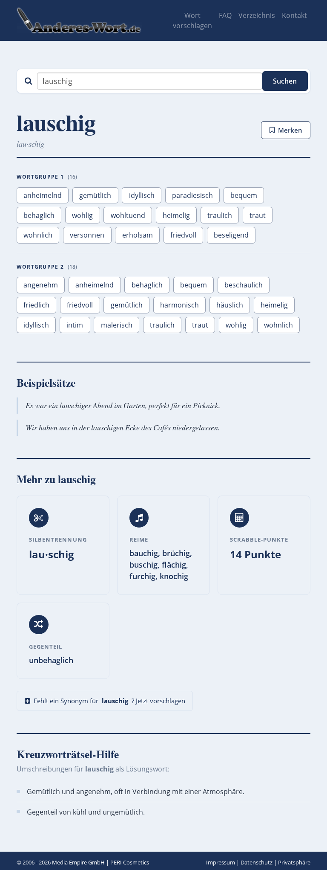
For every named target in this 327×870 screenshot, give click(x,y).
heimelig (176, 215)
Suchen (285, 81)
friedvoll (183, 235)
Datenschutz (256, 862)
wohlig (82, 215)
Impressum (220, 862)
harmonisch (179, 305)
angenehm (40, 285)
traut (258, 215)
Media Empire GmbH (78, 862)
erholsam (137, 235)
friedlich (36, 305)
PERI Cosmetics (129, 862)
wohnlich (37, 235)
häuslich (229, 305)
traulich (219, 215)
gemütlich (95, 195)
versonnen (87, 235)
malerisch (116, 325)
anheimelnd (42, 195)
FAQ (225, 15)
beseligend (231, 235)
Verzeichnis (256, 15)
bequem (243, 195)
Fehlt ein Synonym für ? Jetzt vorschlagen (109, 700)
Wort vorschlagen (192, 20)
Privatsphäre (294, 862)
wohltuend (128, 215)
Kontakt (294, 15)
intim (74, 325)
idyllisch (142, 195)
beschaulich (243, 285)
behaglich (38, 215)
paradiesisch (192, 195)
